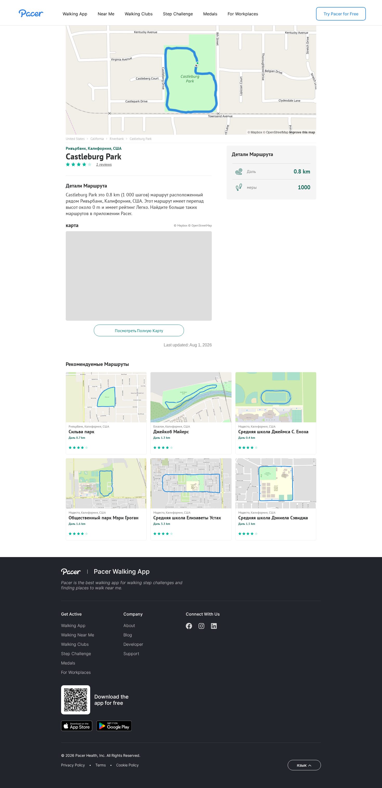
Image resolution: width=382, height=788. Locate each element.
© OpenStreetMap (276, 132)
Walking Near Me (77, 634)
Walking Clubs (139, 13)
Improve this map (302, 132)
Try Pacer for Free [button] (341, 13)
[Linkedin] (214, 626)
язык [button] (302, 765)
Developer (133, 644)
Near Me (106, 13)
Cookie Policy (127, 765)
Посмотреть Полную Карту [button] (139, 330)
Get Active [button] (71, 614)
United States (75, 139)
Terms (100, 765)
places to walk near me (98, 587)
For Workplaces (243, 13)
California (97, 139)
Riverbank (117, 139)
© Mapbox (255, 132)
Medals (210, 13)
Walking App (75, 13)
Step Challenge (178, 13)
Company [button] (133, 614)
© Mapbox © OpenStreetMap (193, 225)
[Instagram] (201, 626)
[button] (91, 749)
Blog (127, 634)
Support (131, 653)
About (129, 625)
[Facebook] (189, 626)
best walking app (102, 582)
